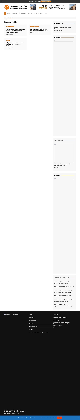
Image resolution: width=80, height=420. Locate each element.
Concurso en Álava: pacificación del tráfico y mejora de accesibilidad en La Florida (63, 291)
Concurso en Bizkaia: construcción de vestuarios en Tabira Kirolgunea (62, 282)
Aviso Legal (46, 332)
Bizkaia (7, 26)
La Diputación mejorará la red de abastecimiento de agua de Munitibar (14, 44)
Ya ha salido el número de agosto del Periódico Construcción (62, 164)
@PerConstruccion (58, 30)
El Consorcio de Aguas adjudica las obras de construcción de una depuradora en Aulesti (15, 30)
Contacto (46, 13)
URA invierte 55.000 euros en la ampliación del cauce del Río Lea (39, 29)
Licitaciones (14, 13)
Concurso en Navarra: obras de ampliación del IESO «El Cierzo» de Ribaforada (64, 300)
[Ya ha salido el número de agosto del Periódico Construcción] (63, 153)
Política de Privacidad (32, 332)
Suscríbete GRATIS (46, 1)
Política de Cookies (40, 332)
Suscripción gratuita (38, 13)
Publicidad (30, 13)
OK (59, 417)
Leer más (56, 167)
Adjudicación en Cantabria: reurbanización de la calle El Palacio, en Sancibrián (64, 287)
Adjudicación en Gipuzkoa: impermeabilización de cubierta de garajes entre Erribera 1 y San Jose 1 (63, 305)
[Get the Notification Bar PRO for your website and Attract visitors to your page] (1, 1)
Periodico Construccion (59, 28)
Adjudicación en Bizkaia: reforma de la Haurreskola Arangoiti (62, 296)
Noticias (8, 13)
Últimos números (22, 13)
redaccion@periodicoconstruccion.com (61, 322)
